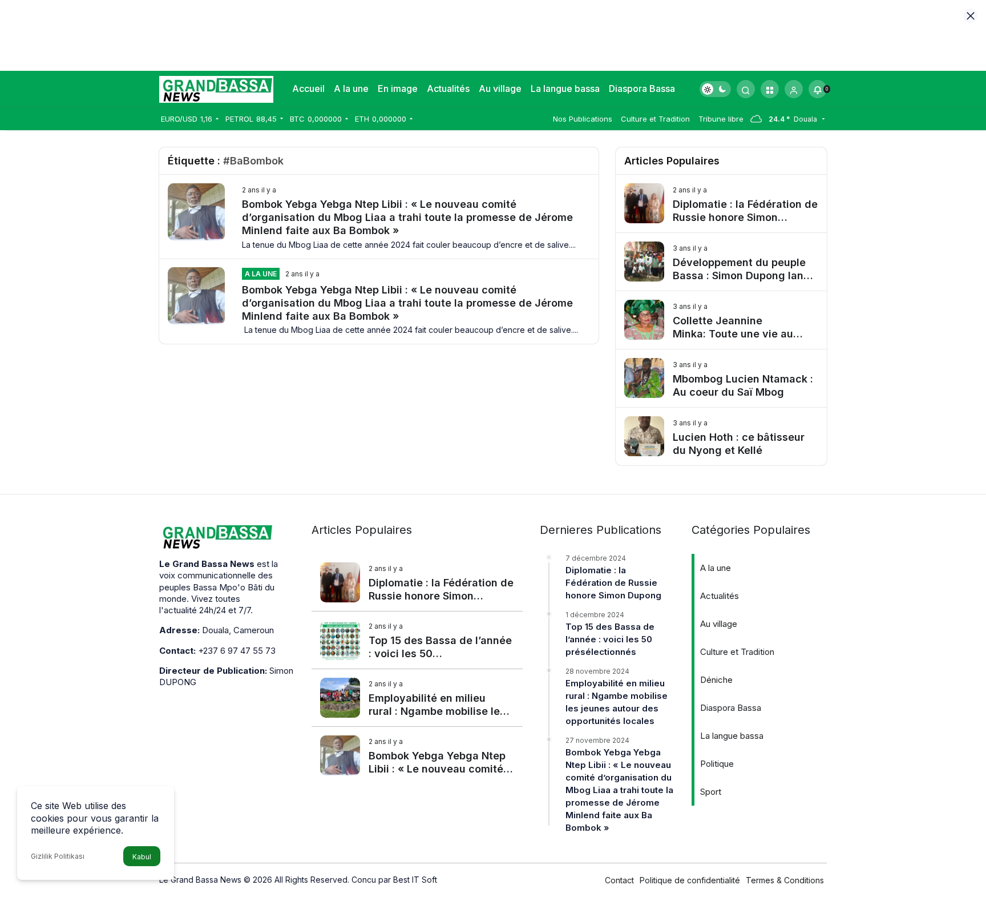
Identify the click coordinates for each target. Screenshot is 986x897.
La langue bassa (565, 88)
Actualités (448, 88)
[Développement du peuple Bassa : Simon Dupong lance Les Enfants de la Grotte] (721, 262)
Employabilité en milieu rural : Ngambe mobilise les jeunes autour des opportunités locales (616, 702)
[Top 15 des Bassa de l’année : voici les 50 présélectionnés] (417, 640)
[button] (770, 89)
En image (398, 88)
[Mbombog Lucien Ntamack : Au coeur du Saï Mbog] (721, 378)
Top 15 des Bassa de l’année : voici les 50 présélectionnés (609, 639)
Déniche (716, 679)
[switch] (715, 89)
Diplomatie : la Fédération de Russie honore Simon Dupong (613, 583)
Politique (717, 763)
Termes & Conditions (785, 880)
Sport (710, 791)
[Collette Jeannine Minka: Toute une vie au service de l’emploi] (721, 320)
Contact (619, 880)
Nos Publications (582, 118)
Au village (500, 88)
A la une (351, 88)
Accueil (308, 88)
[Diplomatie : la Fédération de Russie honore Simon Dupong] (721, 203)
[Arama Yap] (746, 89)
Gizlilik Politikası (57, 856)
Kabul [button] (141, 856)
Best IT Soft (415, 879)
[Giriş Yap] (794, 89)
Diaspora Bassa (642, 88)
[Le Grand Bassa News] (216, 88)
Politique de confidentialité (690, 880)
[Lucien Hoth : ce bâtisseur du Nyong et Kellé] (721, 436)
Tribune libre (720, 118)
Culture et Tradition (655, 118)
